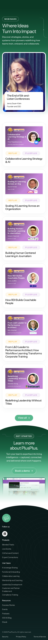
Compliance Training (10, 595)
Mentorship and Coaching (12, 580)
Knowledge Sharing (10, 567)
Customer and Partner (11, 588)
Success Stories (8, 605)
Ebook (4, 622)
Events (4, 609)
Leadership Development (12, 584)
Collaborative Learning (10, 576)
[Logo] (6, 5)
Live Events (6, 549)
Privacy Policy (21, 637)
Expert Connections (10, 557)
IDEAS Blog (6, 618)
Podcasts (5, 613)
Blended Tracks (8, 544)
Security (5, 637)
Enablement (7, 591)
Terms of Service (40, 637)
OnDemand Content (10, 553)
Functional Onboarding (11, 572)
